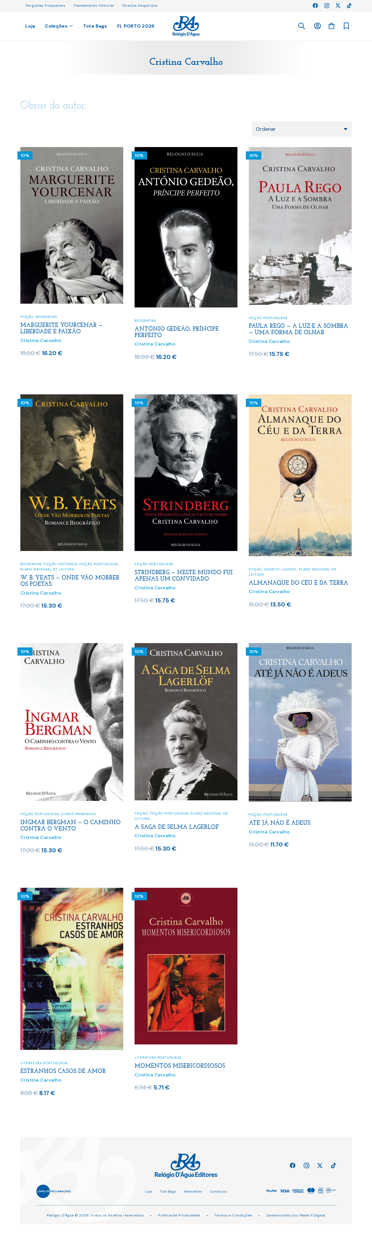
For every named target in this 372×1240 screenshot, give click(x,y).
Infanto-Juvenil (280, 569)
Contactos (218, 1191)
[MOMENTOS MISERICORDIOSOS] (186, 891)
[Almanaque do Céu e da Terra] (300, 398)
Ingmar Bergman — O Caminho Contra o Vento (70, 826)
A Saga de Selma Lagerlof (177, 827)
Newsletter (193, 1191)
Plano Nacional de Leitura (47, 569)
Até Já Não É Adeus (279, 823)
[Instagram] (326, 6)
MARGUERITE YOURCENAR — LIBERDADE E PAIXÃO (61, 329)
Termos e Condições (233, 1215)
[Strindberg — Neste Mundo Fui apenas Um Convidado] (186, 398)
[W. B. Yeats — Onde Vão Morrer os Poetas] (71, 398)
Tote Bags (168, 1191)
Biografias (46, 317)
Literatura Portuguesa (43, 1063)
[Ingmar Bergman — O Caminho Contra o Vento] (71, 646)
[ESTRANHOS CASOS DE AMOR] (71, 891)
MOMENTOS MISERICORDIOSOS (180, 1066)
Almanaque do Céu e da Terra (298, 583)
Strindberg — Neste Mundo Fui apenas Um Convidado (184, 576)
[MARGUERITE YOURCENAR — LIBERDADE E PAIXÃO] (71, 150)
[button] (301, 26)
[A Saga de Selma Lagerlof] (186, 646)
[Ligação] (186, 26)
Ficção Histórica (60, 564)
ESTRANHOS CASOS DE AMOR (63, 1071)
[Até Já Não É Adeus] (300, 646)
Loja (148, 1191)
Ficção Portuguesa (268, 318)
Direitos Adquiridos (140, 5)
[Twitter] (338, 5)
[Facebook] (315, 5)
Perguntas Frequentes (45, 5)
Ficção (27, 317)
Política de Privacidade (179, 1215)
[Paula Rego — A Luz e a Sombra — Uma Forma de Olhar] (300, 150)
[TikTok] (349, 5)
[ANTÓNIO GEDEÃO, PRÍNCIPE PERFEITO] (186, 150)
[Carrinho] (331, 26)
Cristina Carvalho (40, 340)
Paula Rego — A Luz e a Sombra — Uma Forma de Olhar (298, 329)
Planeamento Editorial (94, 5)
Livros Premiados (78, 814)
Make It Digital (312, 1215)
